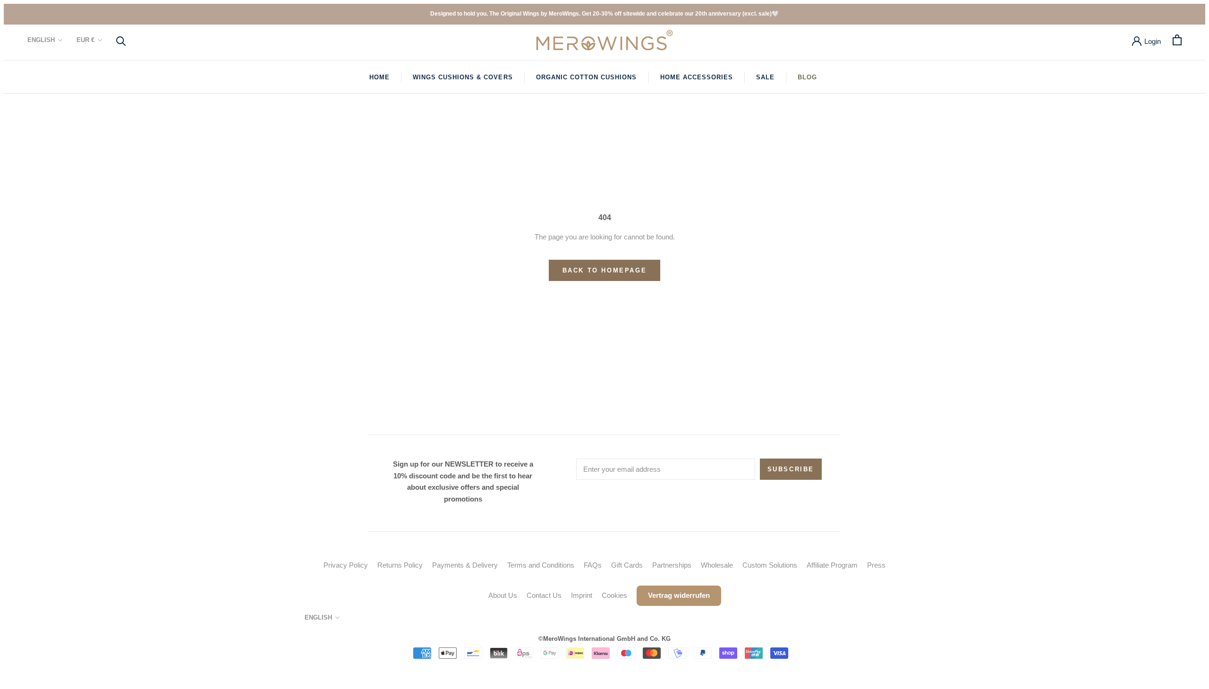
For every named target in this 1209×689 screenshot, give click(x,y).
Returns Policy (400, 565)
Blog (807, 77)
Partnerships (671, 565)
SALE (765, 77)
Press (876, 565)
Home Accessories (696, 77)
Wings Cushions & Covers (463, 77)
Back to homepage (604, 270)
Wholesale (717, 565)
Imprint (581, 595)
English (41, 39)
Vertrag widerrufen (679, 595)
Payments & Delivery (465, 565)
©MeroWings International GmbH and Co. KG (604, 638)
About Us (502, 595)
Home (379, 77)
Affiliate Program (832, 565)
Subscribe (790, 469)
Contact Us (544, 595)
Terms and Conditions (540, 565)
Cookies (614, 595)
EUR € (85, 39)
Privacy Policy (346, 565)
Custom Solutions (769, 565)
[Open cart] (1177, 39)
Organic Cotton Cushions (586, 77)
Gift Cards (627, 565)
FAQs (593, 565)
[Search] (121, 40)
